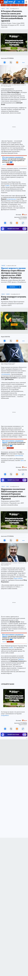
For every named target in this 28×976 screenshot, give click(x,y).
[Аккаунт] (26, 2)
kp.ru (25, 214)
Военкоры (21, 5)
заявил (7, 185)
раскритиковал (11, 199)
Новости (3, 5)
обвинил (21, 659)
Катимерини (6, 374)
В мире (7, 8)
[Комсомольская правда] (8, 2)
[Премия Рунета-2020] (14, 1)
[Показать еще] (23, 62)
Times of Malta (18, 578)
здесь (22, 460)
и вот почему (19, 455)
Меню (2, 2)
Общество (4, 164)
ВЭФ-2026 (8, 5)
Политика (8, 294)
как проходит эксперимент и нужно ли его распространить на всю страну (14, 160)
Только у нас (14, 5)
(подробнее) (5, 715)
